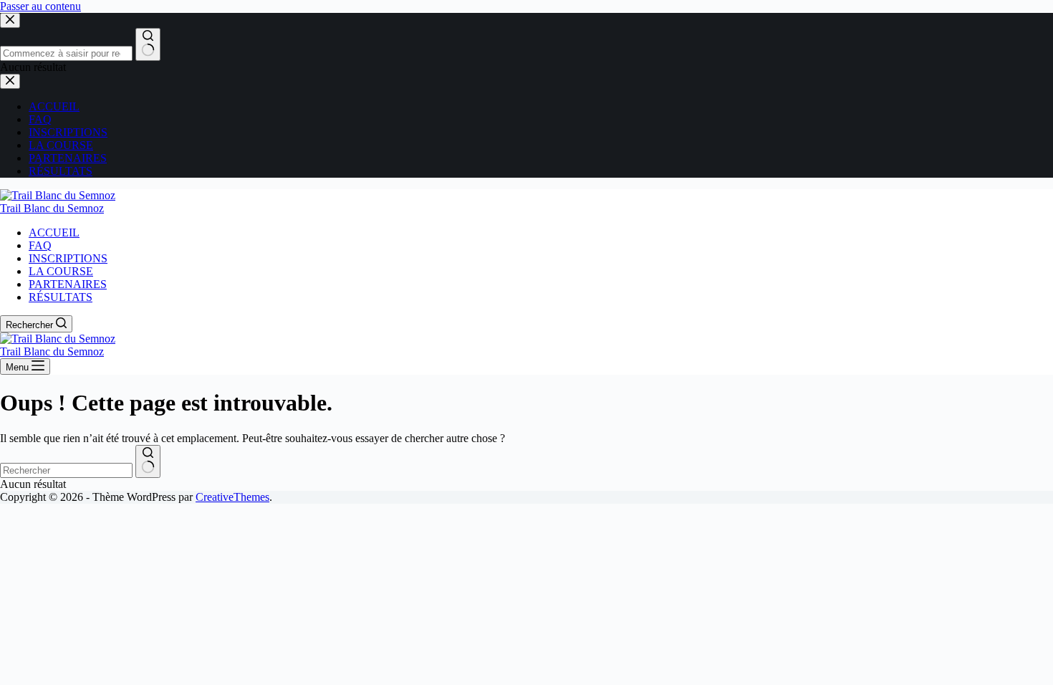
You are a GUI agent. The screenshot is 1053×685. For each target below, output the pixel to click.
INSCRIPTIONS (68, 258)
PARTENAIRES (68, 284)
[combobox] (66, 470)
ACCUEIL (54, 232)
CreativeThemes (232, 497)
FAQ (40, 245)
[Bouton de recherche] (147, 461)
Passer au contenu (40, 6)
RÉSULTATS (60, 297)
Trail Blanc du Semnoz (52, 208)
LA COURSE (61, 271)
